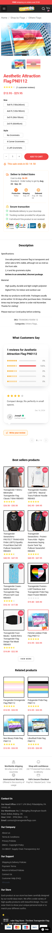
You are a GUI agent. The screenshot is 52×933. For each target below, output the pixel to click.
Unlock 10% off (5, 920)
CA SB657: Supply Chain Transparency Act (21, 849)
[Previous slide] (6, 39)
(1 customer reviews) (25, 87)
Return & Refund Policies (13, 870)
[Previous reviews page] (32, 440)
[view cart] (48, 8)
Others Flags (34, 17)
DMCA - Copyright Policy (13, 845)
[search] (43, 8)
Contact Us (7, 874)
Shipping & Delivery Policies (14, 862)
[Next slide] (46, 39)
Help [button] (47, 929)
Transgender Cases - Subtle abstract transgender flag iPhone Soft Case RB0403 (12, 592)
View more (26, 659)
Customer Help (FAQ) (11, 878)
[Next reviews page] (46, 440)
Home (4, 17)
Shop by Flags (18, 17)
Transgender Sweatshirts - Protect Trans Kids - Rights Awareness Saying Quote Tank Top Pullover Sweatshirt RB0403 (37, 542)
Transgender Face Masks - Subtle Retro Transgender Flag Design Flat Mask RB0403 (12, 639)
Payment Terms (9, 866)
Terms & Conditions (10, 837)
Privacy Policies (9, 841)
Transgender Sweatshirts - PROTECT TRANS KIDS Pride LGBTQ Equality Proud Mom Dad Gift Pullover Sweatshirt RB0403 (13, 542)
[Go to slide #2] (33, 64)
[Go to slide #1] (18, 64)
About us (6, 833)
